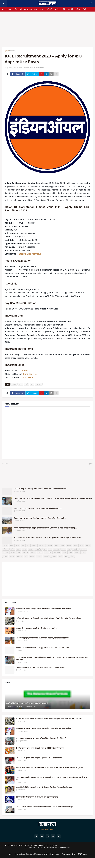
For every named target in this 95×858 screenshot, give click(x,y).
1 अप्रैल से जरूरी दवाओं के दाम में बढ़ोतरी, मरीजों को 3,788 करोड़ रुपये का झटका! (40, 748)
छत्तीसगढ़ (40, 552)
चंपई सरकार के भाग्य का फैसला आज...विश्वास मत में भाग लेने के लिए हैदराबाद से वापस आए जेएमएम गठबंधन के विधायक (47, 538)
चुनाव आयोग (83, 549)
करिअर (78, 9)
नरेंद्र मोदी (6, 549)
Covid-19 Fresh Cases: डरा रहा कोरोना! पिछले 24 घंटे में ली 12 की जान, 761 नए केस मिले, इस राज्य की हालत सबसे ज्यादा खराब (53, 498)
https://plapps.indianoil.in (30, 254)
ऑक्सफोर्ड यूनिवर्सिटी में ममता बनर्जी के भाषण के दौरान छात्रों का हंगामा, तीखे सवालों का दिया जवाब (44, 787)
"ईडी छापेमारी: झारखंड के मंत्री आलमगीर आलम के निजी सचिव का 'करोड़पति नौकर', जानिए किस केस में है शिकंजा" (49, 618)
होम (3, 9)
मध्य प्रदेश (25, 552)
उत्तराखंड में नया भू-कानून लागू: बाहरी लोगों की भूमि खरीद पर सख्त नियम (36, 628)
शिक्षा (32, 384)
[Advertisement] (47, 28)
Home (10, 854)
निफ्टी (56, 545)
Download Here (30, 374)
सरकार (5, 556)
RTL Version (82, 854)
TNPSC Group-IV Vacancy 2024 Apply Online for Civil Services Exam (40, 489)
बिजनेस (57, 9)
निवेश (19, 552)
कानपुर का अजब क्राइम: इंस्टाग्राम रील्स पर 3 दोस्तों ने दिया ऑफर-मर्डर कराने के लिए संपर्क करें (43, 608)
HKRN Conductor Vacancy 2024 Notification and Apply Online (38, 508)
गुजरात (63, 549)
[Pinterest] (41, 74)
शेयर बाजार (41, 545)
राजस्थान (6, 552)
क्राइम (18, 549)
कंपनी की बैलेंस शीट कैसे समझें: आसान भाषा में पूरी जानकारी (27, 703)
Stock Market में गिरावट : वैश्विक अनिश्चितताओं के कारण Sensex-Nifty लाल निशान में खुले (44, 807)
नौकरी (84, 9)
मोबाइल (54, 556)
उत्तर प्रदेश (38, 549)
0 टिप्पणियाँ (41, 68)
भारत (23, 545)
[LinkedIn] (46, 74)
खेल (16, 9)
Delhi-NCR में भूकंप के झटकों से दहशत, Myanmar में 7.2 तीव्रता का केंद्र (39, 758)
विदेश (12, 549)
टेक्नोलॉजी (49, 9)
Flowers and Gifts (68, 854)
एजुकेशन (12, 51)
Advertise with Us (47, 830)
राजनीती (70, 9)
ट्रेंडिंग (63, 9)
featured (38, 384)
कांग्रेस (75, 545)
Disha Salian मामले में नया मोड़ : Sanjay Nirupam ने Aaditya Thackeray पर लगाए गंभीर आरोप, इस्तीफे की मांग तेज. (52, 778)
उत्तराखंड (75, 549)
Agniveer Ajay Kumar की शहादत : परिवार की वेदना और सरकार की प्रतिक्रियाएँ (41, 738)
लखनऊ (39, 556)
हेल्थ (35, 9)
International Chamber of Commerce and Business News (47, 847)
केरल (64, 552)
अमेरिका (88, 545)
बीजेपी (81, 545)
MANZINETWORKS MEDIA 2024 (28, 845)
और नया (5, 464)
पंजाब (69, 549)
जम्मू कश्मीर (48, 552)
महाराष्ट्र (69, 545)
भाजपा (24, 549)
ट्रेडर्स (60, 556)
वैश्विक (72, 556)
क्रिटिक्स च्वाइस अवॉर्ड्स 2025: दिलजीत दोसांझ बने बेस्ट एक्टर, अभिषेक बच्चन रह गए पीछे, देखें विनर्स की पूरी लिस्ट (49, 767)
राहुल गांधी (56, 549)
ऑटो (26, 556)
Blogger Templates (47, 850)
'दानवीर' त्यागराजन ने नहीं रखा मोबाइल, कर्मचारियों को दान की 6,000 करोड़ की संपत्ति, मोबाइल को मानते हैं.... (45, 528)
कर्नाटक (77, 552)
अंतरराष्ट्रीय (46, 556)
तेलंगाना (83, 552)
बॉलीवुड (62, 545)
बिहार (45, 549)
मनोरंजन (9, 9)
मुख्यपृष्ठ (7, 51)
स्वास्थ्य (70, 552)
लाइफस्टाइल (28, 9)
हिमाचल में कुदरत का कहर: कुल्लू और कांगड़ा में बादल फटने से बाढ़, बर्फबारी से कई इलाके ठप (40, 518)
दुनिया (41, 9)
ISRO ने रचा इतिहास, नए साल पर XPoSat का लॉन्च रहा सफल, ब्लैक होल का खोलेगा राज (42, 638)
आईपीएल (32, 556)
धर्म (21, 9)
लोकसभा (12, 552)
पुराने (90, 464)
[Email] (51, 74)
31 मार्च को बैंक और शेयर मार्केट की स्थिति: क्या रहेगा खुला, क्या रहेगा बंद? (37, 797)
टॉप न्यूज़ (33, 552)
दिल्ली (66, 556)
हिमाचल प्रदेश (57, 552)
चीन (50, 549)
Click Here (23, 370)
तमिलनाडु (12, 556)
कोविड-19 (19, 556)
